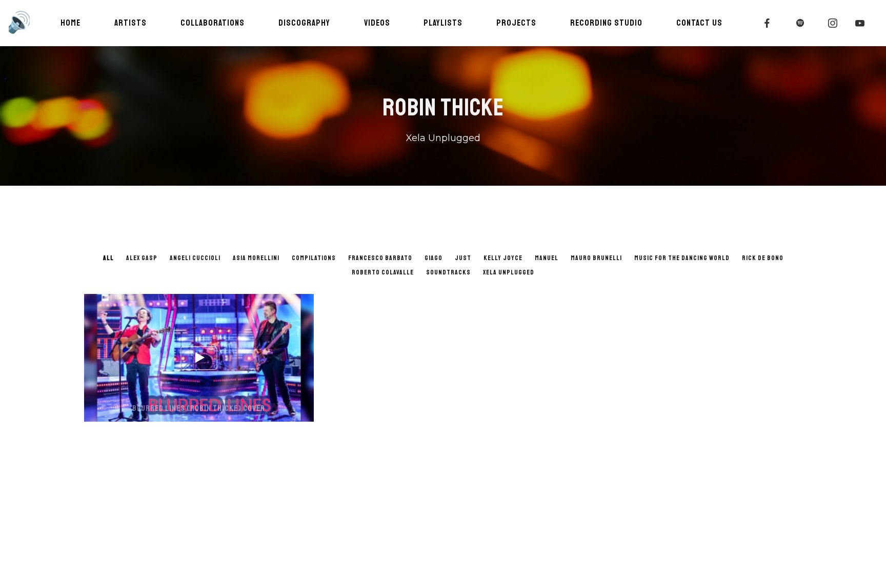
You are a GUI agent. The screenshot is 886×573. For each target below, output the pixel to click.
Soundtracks (448, 272)
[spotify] (800, 23)
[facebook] (767, 23)
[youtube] (860, 23)
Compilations (314, 258)
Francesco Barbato (380, 258)
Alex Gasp (141, 258)
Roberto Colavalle (383, 272)
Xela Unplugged (508, 272)
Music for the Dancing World (682, 258)
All (108, 258)
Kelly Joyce (503, 258)
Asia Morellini (256, 258)
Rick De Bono (762, 258)
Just (463, 258)
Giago (433, 258)
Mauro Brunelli (596, 258)
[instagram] (833, 23)
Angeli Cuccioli (195, 258)
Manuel (546, 258)
